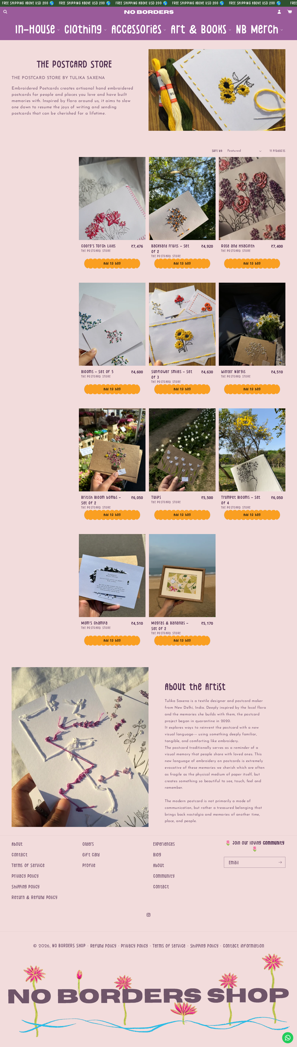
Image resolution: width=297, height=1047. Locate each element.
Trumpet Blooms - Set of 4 (240, 500)
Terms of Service (28, 866)
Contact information (243, 946)
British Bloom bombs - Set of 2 (101, 500)
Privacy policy (134, 946)
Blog (157, 855)
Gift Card (91, 855)
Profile (88, 866)
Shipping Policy (26, 887)
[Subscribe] (280, 862)
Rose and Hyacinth (238, 246)
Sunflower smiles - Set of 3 (171, 374)
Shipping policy (204, 946)
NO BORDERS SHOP (69, 946)
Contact (19, 855)
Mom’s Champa (94, 623)
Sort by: (217, 150)
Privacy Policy (25, 876)
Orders (88, 844)
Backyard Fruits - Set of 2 (170, 248)
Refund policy (103, 946)
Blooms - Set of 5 (97, 372)
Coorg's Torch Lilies (98, 246)
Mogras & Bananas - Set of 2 (169, 625)
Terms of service (169, 946)
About (17, 844)
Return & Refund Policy (34, 898)
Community (163, 876)
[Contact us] (287, 1037)
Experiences (164, 844)
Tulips (156, 497)
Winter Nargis (233, 372)
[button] (5, 12)
